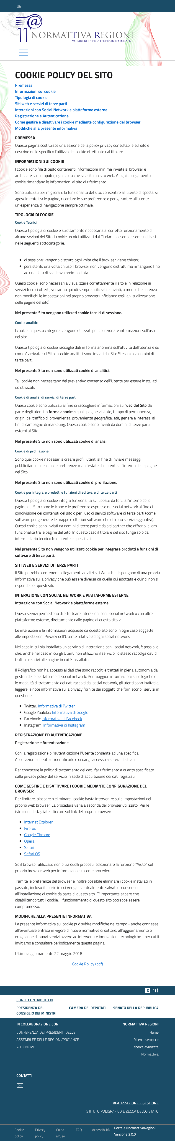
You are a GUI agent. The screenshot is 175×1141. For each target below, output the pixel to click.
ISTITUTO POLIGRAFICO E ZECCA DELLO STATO (122, 1111)
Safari (29, 847)
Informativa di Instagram (64, 725)
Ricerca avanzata (146, 1047)
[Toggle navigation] (87, 52)
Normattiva (150, 1054)
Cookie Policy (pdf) (87, 964)
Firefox (30, 828)
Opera (29, 841)
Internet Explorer (38, 822)
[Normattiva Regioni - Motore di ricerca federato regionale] (88, 28)
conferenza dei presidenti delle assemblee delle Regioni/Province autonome (47, 1040)
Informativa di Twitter (56, 706)
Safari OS (32, 854)
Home (154, 1032)
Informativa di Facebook (62, 719)
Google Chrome (37, 835)
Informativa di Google (70, 712)
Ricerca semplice (146, 1039)
